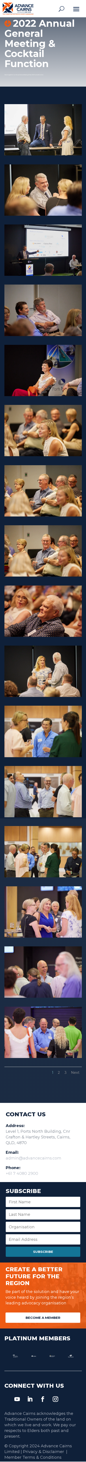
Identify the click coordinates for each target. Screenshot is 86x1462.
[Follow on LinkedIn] (30, 1399)
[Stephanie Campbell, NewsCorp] (43, 455)
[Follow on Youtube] (17, 1399)
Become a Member (43, 1318)
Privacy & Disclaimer (44, 1451)
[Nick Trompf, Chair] (43, 154)
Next (75, 1072)
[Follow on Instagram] (55, 1399)
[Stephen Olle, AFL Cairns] (43, 515)
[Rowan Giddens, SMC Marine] (43, 756)
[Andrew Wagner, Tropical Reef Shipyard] (43, 1057)
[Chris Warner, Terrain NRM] (43, 816)
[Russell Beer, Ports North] (43, 335)
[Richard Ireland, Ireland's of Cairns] (43, 636)
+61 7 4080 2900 (22, 1173)
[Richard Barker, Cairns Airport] (43, 997)
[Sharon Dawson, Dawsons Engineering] (43, 395)
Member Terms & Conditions (33, 1457)
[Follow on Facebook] (42, 1399)
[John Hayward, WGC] (43, 215)
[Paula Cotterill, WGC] (43, 936)
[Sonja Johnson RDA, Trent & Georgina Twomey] (43, 876)
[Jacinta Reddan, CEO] (43, 696)
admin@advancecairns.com (33, 1158)
